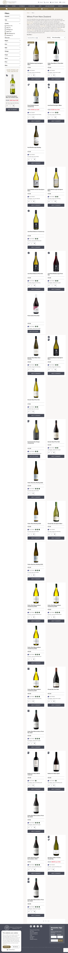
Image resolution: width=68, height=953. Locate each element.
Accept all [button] (6, 946)
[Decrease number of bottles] (7, 106)
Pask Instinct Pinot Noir (33, 315)
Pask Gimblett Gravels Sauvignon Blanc (36, 190)
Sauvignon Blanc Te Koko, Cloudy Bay (54, 858)
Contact (47, 2)
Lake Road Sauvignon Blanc (55, 105)
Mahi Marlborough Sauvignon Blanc (35, 64)
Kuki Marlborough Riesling (34, 147)
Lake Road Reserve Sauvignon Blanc (55, 358)
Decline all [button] (15, 946)
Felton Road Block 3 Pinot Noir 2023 (55, 64)
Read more (5, 944)
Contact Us (32, 936)
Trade (31, 935)
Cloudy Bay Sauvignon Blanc (55, 523)
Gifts (40, 6)
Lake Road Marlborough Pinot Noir (55, 274)
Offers (13, 6)
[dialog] (11, 941)
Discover (60, 6)
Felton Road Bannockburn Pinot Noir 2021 (36, 732)
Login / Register (54, 2)
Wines (6, 6)
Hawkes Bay (42, 26)
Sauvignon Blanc (30, 22)
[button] (11, 949)
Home (28, 12)
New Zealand (10, 33)
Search (41, 2)
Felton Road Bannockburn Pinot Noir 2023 (36, 816)
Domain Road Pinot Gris (34, 399)
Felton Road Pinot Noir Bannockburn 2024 (33, 858)
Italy (8, 27)
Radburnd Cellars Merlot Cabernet (34, 774)
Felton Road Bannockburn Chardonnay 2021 (34, 690)
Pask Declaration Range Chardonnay (34, 442)
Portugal (9, 29)
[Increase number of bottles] (13, 106)
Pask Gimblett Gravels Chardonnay (33, 106)
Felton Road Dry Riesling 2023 (35, 564)
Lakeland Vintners (49, 6)
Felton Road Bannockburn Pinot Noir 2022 (36, 900)
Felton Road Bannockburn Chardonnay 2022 (34, 648)
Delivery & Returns (34, 934)
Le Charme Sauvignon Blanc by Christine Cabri (12, 97)
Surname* (59, 934)
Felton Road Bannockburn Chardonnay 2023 (34, 606)
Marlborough (29, 23)
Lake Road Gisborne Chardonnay (36, 231)
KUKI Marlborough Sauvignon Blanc (55, 190)
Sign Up (60, 940)
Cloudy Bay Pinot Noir (53, 689)
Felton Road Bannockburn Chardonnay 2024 (54, 606)
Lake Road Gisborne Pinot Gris (35, 273)
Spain (8, 31)
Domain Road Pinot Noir (54, 442)
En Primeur (22, 6)
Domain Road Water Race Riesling (34, 358)
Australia (9, 35)
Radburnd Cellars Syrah (54, 773)
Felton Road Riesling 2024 (34, 523)
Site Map (31, 938)
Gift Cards (32, 931)
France (8, 25)
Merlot (33, 30)
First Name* (53, 934)
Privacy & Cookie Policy (34, 930)
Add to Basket (12, 109)
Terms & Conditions (34, 932)
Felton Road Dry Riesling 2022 (35, 482)
